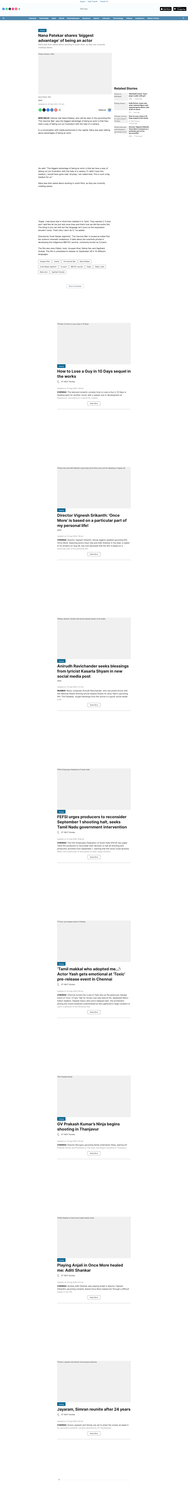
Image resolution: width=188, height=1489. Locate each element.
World (61, 18)
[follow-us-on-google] (109, 110)
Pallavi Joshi (99, 267)
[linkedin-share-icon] (51, 111)
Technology (118, 18)
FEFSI (114, 843)
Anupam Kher (45, 261)
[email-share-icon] (55, 111)
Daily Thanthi (93, 1)
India (54, 18)
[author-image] (58, 381)
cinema (56, 261)
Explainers (139, 18)
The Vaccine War (69, 261)
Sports (96, 18)
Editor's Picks (153, 18)
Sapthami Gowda (58, 272)
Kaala (89, 267)
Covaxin (64, 267)
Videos (129, 18)
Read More (94, 403)
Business (86, 18)
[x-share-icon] (44, 111)
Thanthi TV (104, 1)
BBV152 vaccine (77, 267)
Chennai (32, 18)
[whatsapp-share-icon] (40, 111)
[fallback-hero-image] (121, 97)
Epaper (82, 1)
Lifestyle (106, 18)
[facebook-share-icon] (48, 111)
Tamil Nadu (44, 18)
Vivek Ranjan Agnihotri (48, 267)
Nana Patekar (85, 261)
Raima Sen (44, 272)
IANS (40, 100)
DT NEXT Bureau (68, 382)
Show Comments (75, 286)
